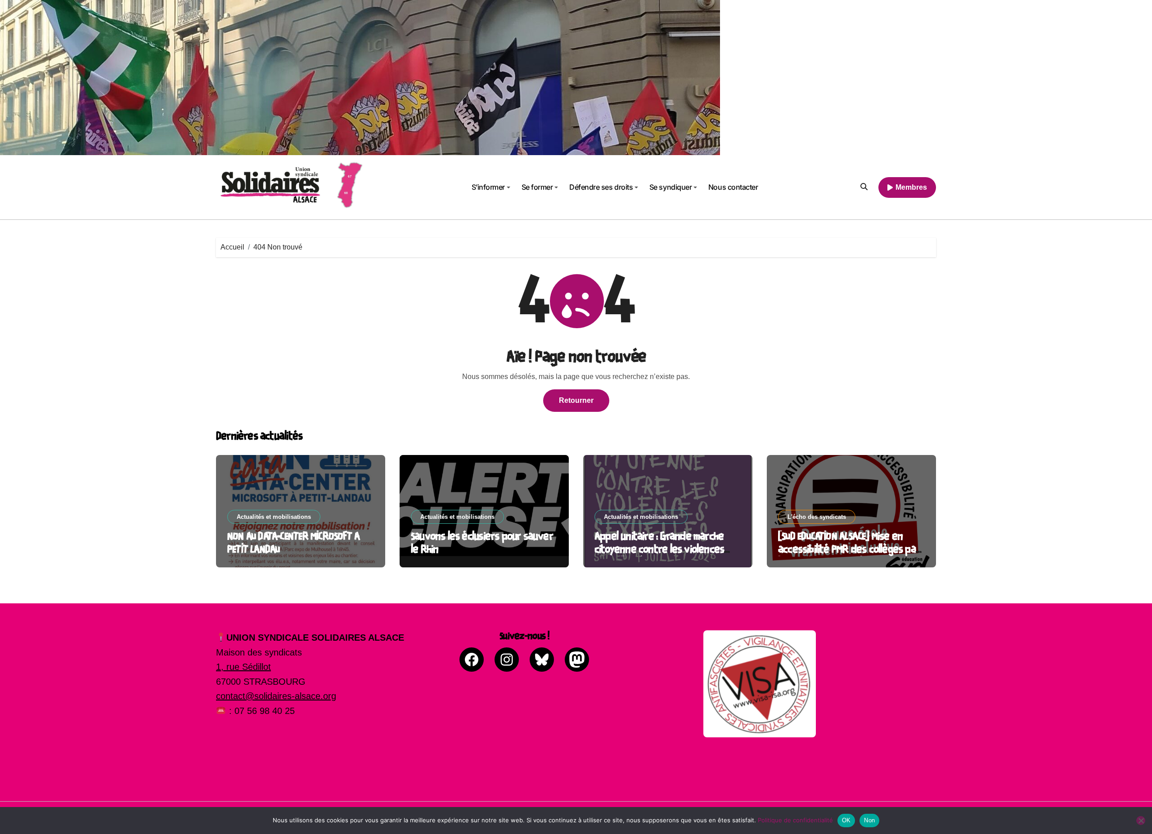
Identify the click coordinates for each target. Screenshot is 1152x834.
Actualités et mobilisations (274, 516)
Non (869, 820)
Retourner (576, 400)
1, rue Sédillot (243, 667)
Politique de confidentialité (795, 820)
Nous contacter (733, 187)
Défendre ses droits (601, 187)
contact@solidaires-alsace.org (276, 696)
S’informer (488, 187)
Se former (537, 187)
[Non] (1140, 820)
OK (846, 820)
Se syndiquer (670, 187)
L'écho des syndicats (817, 516)
